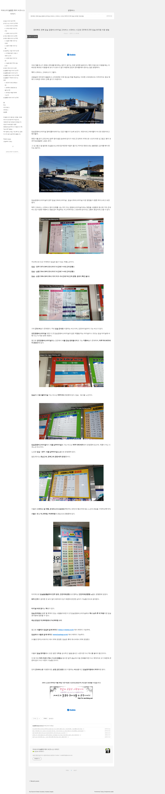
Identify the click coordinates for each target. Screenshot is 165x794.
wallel (112, 791)
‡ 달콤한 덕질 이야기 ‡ (10, 70)
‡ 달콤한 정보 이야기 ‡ (11, 75)
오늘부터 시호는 (7, 141)
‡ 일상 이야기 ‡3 (9, 21)
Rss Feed (31, 791)
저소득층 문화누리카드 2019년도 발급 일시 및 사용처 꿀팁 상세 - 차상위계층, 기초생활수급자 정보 (57, 728)
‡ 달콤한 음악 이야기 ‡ (10, 73)
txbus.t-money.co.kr (66, 630)
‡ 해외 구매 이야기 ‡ (10, 68)
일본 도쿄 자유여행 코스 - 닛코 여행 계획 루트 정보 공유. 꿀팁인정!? (49, 737)
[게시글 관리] (39, 718)
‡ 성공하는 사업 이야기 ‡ (11, 50)
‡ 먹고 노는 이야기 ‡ (10, 23)
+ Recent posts (34, 781)
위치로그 (5, 109)
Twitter (37, 791)
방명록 (5, 112)
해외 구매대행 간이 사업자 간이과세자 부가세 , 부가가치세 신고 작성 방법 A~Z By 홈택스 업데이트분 (58, 731)
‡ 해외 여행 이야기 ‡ (10, 38)
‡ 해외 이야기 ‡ (11, 33)
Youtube (47, 791)
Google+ (52, 791)
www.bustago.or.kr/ (60, 635)
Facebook (42, 791)
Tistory (102, 791)
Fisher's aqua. (7, 139)
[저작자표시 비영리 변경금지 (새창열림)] (51, 718)
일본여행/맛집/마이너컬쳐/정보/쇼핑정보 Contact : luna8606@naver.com (52, 755)
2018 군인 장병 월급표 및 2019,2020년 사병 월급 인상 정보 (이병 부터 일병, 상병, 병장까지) (55, 735)
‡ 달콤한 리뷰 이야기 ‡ (11, 97)
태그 (4, 105)
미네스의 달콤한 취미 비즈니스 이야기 (46, 749)
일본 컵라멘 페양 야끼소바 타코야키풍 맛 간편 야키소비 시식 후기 (49, 733)
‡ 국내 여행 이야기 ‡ (10, 36)
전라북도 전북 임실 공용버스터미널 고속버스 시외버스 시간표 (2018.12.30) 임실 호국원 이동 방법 (57, 16)
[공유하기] (37, 718)
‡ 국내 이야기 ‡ (12, 25)
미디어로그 (6, 107)
